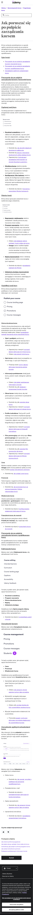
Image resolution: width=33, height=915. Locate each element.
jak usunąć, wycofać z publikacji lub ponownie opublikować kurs (20, 781)
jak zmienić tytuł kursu (21, 354)
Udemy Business (7, 873)
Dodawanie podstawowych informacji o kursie (14, 851)
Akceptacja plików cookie (16, 909)
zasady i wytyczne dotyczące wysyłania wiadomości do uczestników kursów (19, 720)
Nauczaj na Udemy (8, 876)
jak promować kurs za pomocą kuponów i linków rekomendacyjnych (16, 489)
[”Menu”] (2, 2)
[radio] (3, 832)
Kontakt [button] (11, 858)
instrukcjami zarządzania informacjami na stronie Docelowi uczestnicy (18, 159)
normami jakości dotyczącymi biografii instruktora (19, 429)
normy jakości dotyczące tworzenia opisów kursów (18, 367)
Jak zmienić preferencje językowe (10, 842)
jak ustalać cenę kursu (21, 473)
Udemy (3, 8)
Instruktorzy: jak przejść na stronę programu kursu (15, 846)
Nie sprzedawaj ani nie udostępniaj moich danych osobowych (16, 898)
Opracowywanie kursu (14, 8)
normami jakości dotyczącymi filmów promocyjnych (19, 456)
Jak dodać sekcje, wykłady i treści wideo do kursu (15, 844)
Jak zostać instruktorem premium (10, 849)
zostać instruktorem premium (20, 469)
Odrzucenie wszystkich (16, 904)
